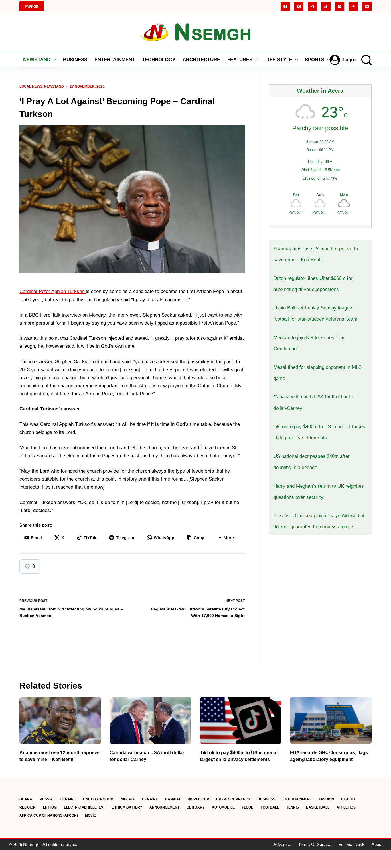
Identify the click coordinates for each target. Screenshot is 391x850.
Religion (27, 807)
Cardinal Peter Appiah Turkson (52, 291)
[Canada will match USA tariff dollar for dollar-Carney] (150, 720)
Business (75, 59)
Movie (90, 815)
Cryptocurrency (233, 799)
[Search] (366, 60)
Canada (173, 799)
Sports (314, 59)
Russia (46, 799)
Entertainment (114, 59)
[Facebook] (285, 6)
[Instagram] (339, 6)
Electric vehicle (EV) (84, 807)
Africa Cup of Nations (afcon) (48, 815)
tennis (292, 807)
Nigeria (128, 799)
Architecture (201, 59)
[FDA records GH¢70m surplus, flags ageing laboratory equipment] (331, 720)
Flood (248, 807)
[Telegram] (312, 6)
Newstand (36, 59)
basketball (317, 807)
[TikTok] (326, 6)
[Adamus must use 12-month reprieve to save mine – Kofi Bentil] (60, 720)
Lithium (50, 807)
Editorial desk (351, 844)
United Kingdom (98, 799)
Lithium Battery (127, 807)
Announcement (164, 807)
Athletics (346, 807)
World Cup (198, 799)
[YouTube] (367, 6)
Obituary (196, 807)
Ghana (25, 799)
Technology (158, 59)
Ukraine (68, 799)
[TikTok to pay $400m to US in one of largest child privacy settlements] (240, 720)
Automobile (223, 807)
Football (270, 807)
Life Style (278, 59)
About (377, 844)
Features (239, 59)
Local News (30, 86)
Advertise (282, 844)
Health (348, 799)
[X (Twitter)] (299, 6)
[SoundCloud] (353, 6)
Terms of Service (314, 844)
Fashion (326, 799)
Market (31, 6)
